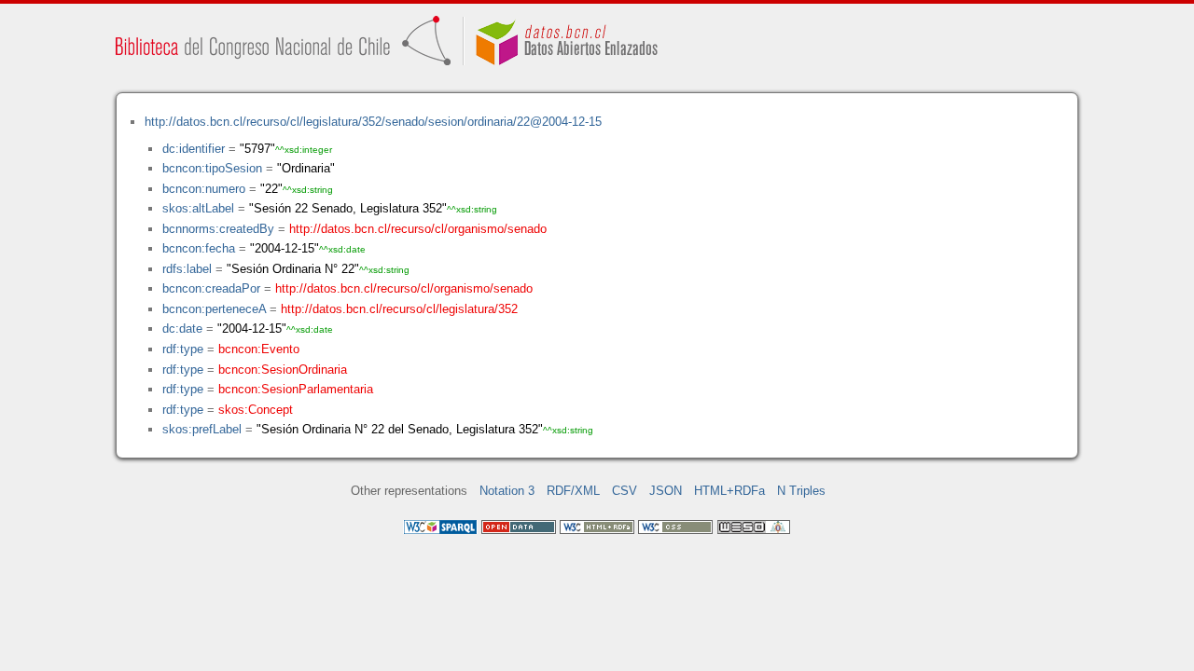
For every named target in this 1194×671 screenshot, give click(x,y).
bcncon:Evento (258, 349)
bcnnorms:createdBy (218, 229)
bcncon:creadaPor (211, 288)
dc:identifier (193, 149)
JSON (665, 491)
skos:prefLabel (202, 429)
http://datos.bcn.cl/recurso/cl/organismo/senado (418, 229)
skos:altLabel (198, 208)
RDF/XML (573, 491)
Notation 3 (507, 491)
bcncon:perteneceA (214, 309)
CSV (624, 491)
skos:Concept (255, 410)
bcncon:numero (203, 189)
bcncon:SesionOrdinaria (282, 370)
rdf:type (182, 349)
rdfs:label (187, 269)
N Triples (801, 491)
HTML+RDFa (729, 491)
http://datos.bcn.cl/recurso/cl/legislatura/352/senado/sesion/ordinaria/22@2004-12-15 (373, 122)
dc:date (182, 329)
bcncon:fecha (198, 248)
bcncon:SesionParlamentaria (295, 389)
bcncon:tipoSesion (212, 168)
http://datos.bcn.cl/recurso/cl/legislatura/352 (399, 309)
